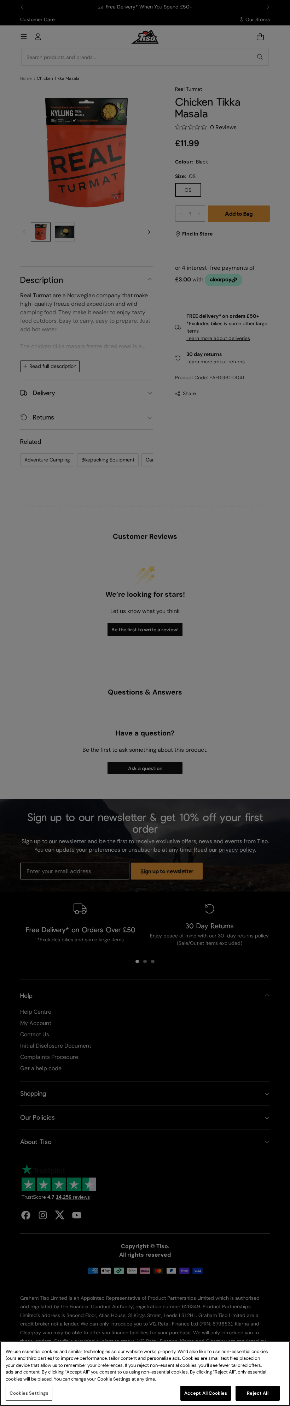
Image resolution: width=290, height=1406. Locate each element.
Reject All (257, 1393)
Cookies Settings (29, 1393)
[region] (145, 1373)
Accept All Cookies (205, 1393)
